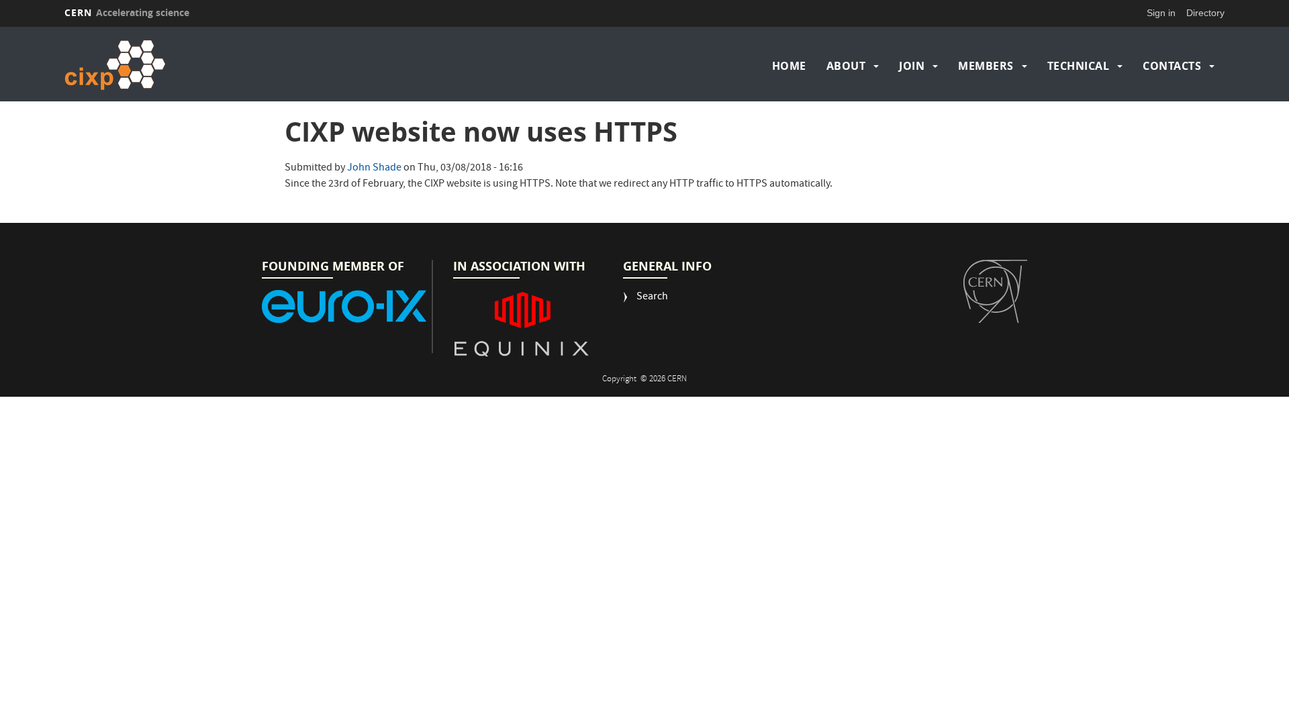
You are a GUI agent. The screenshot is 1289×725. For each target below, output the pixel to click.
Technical (1078, 65)
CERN (126, 12)
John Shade (374, 168)
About (846, 65)
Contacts (1172, 65)
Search (652, 297)
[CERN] (995, 291)
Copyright (620, 379)
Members (986, 65)
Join (911, 65)
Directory (1205, 12)
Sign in (1161, 12)
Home (789, 65)
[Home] (206, 65)
